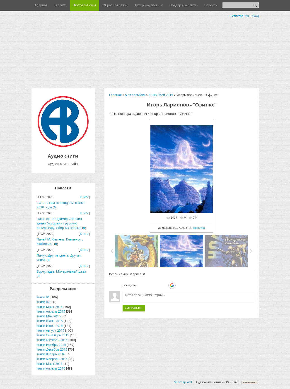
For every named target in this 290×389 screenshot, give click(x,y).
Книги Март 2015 (49, 306)
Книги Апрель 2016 (50, 368)
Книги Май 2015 (161, 95)
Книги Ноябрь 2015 (51, 344)
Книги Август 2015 (50, 330)
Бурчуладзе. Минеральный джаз (61, 271)
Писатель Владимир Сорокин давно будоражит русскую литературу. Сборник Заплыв (59, 223)
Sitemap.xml (183, 382)
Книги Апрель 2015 (50, 311)
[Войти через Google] (172, 285)
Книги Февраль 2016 (52, 359)
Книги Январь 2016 (50, 354)
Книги (84, 197)
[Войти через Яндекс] (164, 285)
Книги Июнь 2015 (49, 321)
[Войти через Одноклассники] (179, 285)
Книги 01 (43, 297)
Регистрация (239, 16)
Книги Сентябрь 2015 (52, 335)
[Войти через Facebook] (156, 285)
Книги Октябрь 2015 (52, 340)
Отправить (133, 308)
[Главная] (63, 146)
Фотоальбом (135, 95)
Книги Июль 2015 (49, 325)
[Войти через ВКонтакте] (148, 285)
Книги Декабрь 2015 (51, 349)
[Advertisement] (145, 52)
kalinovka (199, 227)
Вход (255, 16)
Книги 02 (43, 302)
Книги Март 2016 (49, 363)
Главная (115, 95)
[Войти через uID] (141, 285)
